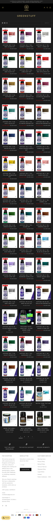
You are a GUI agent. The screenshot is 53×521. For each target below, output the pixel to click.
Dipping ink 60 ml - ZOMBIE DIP (43, 379)
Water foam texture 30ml (43, 404)
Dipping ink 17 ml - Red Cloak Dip (9, 45)
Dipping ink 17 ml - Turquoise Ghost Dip (43, 148)
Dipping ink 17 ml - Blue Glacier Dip (43, 250)
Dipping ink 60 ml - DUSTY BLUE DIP (10, 404)
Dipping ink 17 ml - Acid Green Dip (9, 250)
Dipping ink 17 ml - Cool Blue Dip (9, 122)
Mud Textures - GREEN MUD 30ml (43, 429)
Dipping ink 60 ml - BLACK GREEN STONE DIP (10, 328)
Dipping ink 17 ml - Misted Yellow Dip (9, 200)
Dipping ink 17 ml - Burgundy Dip (26, 354)
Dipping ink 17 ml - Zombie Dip (43, 200)
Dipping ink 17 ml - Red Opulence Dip (43, 70)
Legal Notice (41, 472)
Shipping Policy (42, 469)
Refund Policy (41, 464)
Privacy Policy (41, 461)
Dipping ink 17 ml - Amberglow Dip (43, 225)
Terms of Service (42, 466)
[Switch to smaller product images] (4, 23)
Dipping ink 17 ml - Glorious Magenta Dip (43, 96)
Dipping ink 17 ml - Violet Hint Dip (9, 275)
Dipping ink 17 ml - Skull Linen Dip (43, 45)
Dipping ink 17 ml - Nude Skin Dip (43, 174)
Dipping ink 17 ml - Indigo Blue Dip (9, 147)
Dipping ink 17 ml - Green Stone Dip (43, 327)
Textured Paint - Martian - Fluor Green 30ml (26, 328)
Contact (40, 474)
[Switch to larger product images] (2, 23)
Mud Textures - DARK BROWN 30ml (26, 429)
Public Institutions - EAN (44, 477)
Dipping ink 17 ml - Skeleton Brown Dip (43, 122)
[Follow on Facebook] (2, 505)
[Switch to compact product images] (6, 23)
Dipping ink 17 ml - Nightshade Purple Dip (26, 148)
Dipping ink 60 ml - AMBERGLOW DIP (10, 379)
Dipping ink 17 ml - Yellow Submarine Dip (9, 175)
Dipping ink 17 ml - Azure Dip (26, 225)
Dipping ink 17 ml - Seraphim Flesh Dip (26, 174)
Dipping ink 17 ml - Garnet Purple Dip (26, 45)
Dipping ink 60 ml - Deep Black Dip (26, 302)
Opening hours (42, 459)
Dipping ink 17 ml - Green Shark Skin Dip (43, 276)
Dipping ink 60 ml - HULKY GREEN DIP (26, 379)
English (26, 509)
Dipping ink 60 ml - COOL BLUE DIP (26, 404)
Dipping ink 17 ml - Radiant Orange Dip (26, 95)
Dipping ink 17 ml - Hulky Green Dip (9, 354)
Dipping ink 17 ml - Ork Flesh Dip (9, 70)
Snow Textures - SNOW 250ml (10, 429)
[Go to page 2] (32, 436)
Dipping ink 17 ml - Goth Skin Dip (26, 250)
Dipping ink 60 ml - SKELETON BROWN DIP (43, 302)
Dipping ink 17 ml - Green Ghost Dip (9, 225)
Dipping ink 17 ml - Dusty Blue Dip (26, 200)
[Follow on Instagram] (6, 505)
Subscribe (26, 469)
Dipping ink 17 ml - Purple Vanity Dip (43, 354)
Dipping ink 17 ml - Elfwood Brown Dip (26, 122)
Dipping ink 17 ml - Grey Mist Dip (9, 302)
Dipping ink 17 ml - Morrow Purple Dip (26, 275)
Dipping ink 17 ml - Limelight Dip (26, 70)
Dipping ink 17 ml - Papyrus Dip (9, 95)
